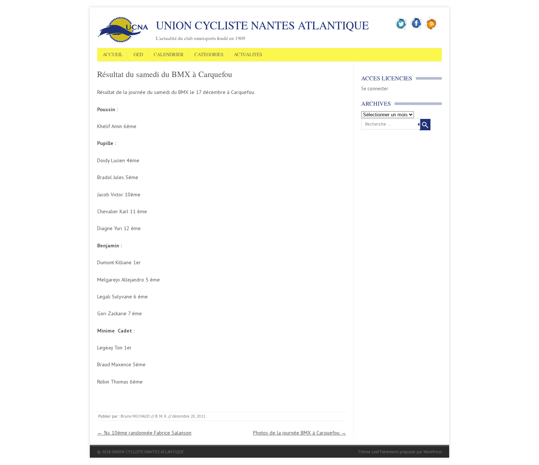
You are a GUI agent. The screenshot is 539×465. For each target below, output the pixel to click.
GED (138, 55)
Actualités (248, 55)
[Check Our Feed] (431, 29)
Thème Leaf (368, 451)
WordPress (432, 451)
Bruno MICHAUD (135, 416)
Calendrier (169, 55)
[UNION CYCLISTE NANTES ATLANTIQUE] (122, 41)
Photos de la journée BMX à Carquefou (299, 432)
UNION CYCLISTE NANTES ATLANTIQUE (262, 25)
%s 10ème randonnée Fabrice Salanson (144, 432)
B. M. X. (161, 416)
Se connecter (374, 89)
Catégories (208, 55)
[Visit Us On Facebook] (416, 29)
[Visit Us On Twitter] (401, 29)
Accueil (113, 55)
